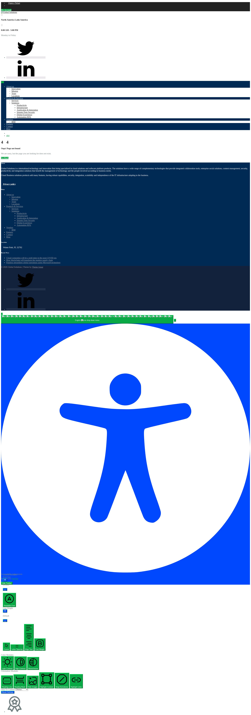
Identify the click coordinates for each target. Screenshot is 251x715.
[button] (175, 320)
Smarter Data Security (26, 112)
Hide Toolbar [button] (7, 583)
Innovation (16, 89)
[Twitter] (25, 57)
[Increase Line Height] (5, 611)
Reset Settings (7, 692)
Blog (8, 129)
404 (7, 136)
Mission (15, 91)
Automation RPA (24, 117)
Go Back (4, 158)
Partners (9, 124)
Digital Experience (24, 115)
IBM (13, 122)
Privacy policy (9, 184)
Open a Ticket (14, 3)
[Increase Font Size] (5, 580)
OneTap (15, 578)
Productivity (22, 105)
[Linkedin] (25, 77)
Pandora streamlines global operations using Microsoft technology (33, 262)
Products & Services (14, 98)
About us (10, 86)
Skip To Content (8, 689)
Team (14, 93)
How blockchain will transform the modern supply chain (29, 260)
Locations (16, 96)
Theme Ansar (37, 267)
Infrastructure (22, 108)
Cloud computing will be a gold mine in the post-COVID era (31, 258)
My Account (6, 10)
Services (15, 100)
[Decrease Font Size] (5, 589)
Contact (9, 126)
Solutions (15, 103)
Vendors (9, 119)
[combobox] (87, 319)
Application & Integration (27, 110)
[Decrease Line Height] (5, 620)
